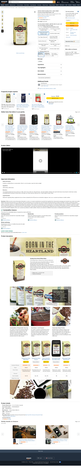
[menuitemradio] (76, 172)
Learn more (45, 85)
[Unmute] (78, 172)
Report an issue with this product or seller (47, 88)
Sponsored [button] (3, 423)
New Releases (33, 4)
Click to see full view (20, 53)
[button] (2, 5)
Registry (74, 4)
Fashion (70, 4)
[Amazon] (4, 1)
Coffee (16, 7)
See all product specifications (44, 77)
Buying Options (36, 361)
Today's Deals (52, 4)
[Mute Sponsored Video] (34, 437)
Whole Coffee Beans (21, 7)
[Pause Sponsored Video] (34, 434)
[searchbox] (32, 2)
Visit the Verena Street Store (43, 16)
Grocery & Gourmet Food (5, 7)
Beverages (12, 7)
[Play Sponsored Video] (56, 432)
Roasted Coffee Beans (30, 7)
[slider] (38, 172)
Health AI (7, 4)
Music (78, 4)
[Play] (2, 172)
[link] (23, 98)
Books (57, 4)
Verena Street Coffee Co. (73, 30)
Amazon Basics (20, 4)
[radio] (2, 12)
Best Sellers (26, 4)
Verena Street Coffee (6, 150)
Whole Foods (45, 4)
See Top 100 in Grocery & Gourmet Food (34, 414)
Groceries (39, 4)
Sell (66, 4)
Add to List (67, 45)
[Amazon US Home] (28, 458)
